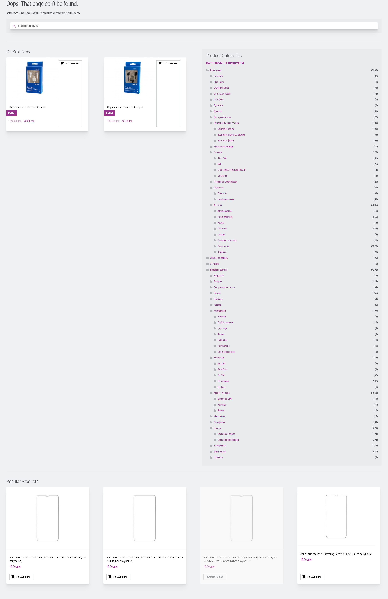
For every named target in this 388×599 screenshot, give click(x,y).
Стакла (217, 428)
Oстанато (218, 76)
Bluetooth (222, 193)
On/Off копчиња (225, 322)
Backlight (222, 316)
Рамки (221, 410)
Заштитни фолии (226, 140)
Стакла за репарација (228, 439)
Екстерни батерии (222, 117)
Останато (214, 263)
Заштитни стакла (226, 128)
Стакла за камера (226, 434)
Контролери (224, 345)
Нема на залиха (215, 577)
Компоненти (220, 310)
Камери (217, 305)
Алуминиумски (225, 211)
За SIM (221, 375)
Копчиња (222, 404)
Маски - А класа (222, 392)
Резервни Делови (218, 269)
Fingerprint (219, 275)
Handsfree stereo (226, 199)
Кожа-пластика (225, 217)
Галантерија (215, 70)
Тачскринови (220, 445)
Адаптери (218, 105)
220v (220, 164)
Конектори (219, 357)
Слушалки (219, 187)
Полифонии (219, 422)
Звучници (218, 299)
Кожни (221, 222)
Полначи (218, 152)
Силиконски (223, 246)
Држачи (218, 111)
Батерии (218, 281)
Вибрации (222, 340)
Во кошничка (72, 63)
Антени (221, 334)
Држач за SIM (225, 398)
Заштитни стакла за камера (231, 134)
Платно (221, 234)
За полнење (223, 381)
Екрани (217, 293)
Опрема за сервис (219, 257)
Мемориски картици (223, 146)
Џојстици (222, 328)
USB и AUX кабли (222, 93)
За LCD (221, 363)
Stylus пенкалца (221, 87)
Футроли (218, 205)
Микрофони (219, 416)
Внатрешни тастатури (224, 287)
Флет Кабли (220, 451)
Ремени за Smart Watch (225, 181)
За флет (222, 387)
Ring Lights (219, 82)
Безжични (222, 175)
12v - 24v (222, 158)
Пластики (222, 228)
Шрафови (218, 457)
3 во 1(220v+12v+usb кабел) (232, 169)
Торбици (222, 252)
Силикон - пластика (227, 240)
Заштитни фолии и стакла (226, 123)
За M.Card (222, 369)
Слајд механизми (226, 351)
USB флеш (219, 99)
